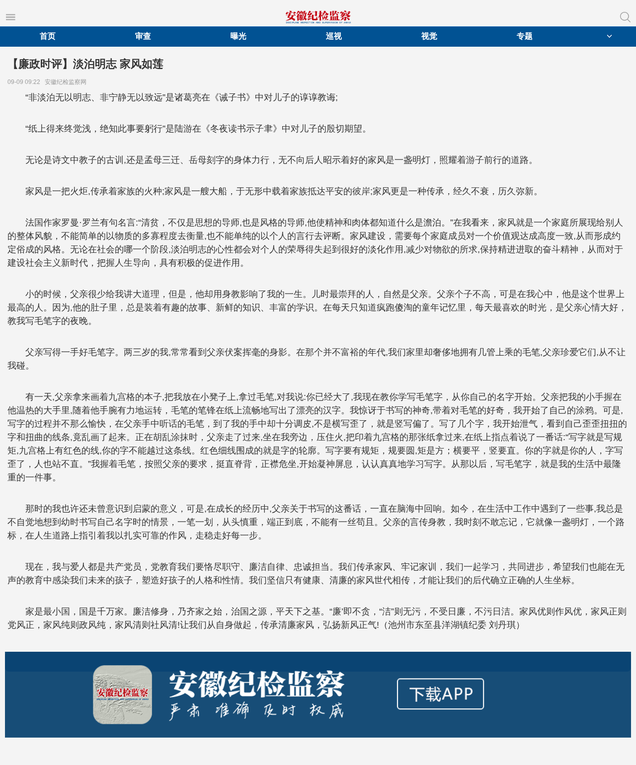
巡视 (334, 36)
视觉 (429, 36)
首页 (48, 36)
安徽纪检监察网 (67, 81)
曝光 (238, 36)
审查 (143, 36)
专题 (525, 36)
